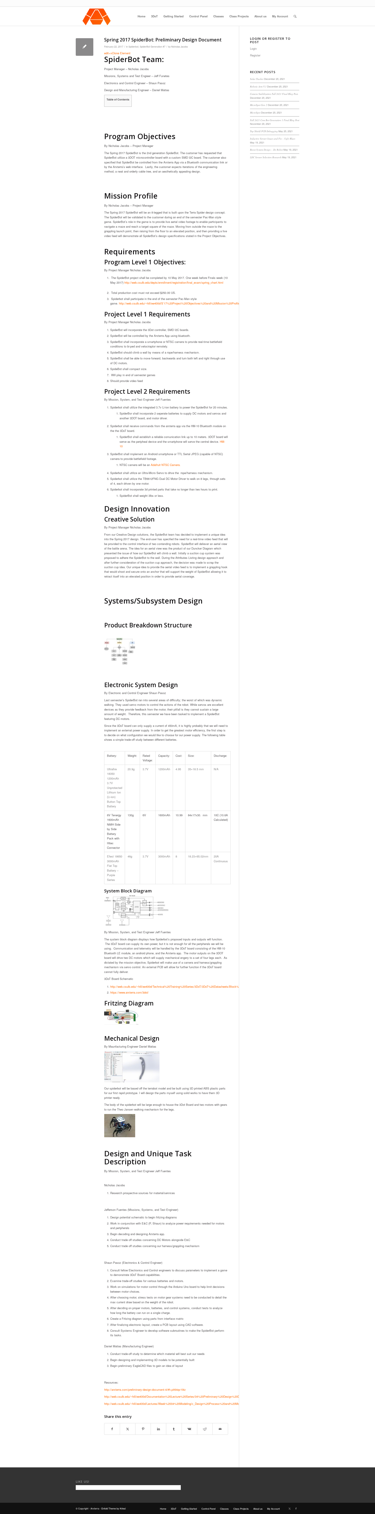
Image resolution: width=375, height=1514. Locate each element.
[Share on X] (127, 1429)
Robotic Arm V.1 (258, 86)
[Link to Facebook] (296, 1508)
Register (255, 55)
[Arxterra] (96, 16)
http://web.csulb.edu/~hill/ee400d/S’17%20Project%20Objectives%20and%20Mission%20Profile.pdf (182, 303)
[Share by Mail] (220, 1429)
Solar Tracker (256, 79)
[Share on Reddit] (204, 1429)
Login (253, 48)
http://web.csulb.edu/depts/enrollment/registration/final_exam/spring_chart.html (173, 282)
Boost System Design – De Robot (266, 149)
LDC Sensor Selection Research (265, 157)
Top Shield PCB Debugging (264, 131)
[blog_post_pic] (84, 47)
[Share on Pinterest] (143, 1429)
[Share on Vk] (189, 1429)
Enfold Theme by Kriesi (113, 1508)
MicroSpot (255, 112)
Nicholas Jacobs (179, 46)
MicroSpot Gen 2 (258, 105)
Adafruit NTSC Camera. (166, 465)
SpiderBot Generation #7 (152, 46)
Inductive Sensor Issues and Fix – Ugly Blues (272, 138)
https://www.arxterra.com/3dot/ (129, 992)
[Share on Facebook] (112, 1429)
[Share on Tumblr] (173, 1429)
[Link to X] (289, 1508)
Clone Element (121, 53)
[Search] (295, 16)
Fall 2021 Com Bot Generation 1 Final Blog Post (274, 120)
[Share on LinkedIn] (158, 1429)
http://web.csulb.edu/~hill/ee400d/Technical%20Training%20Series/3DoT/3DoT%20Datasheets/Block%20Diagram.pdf (183, 986)
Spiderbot (133, 46)
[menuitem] (141, 16)
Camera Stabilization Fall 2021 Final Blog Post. (274, 93)
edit (106, 53)
